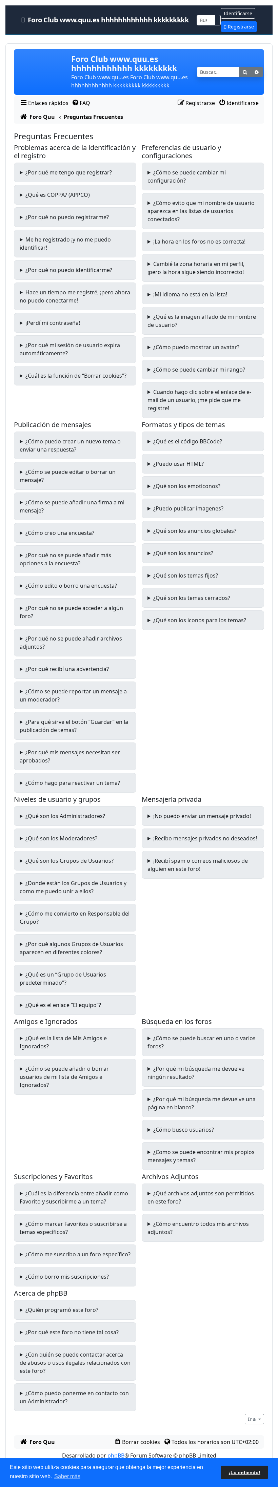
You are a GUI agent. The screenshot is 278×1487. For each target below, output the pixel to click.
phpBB (115, 1455)
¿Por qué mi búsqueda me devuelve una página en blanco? (201, 1103)
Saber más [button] (67, 1476)
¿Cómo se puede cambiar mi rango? (199, 369)
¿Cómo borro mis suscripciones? (67, 1276)
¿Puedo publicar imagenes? (188, 508)
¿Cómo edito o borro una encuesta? (71, 585)
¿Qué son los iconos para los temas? (199, 620)
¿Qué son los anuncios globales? (194, 531)
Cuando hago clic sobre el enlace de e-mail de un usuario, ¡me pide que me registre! (199, 400)
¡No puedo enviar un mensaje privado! (202, 816)
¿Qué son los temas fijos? (185, 575)
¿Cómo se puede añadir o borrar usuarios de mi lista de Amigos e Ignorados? (64, 1077)
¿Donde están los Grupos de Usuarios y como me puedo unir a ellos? (73, 887)
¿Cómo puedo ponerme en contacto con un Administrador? (74, 1397)
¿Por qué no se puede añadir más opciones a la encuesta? (65, 559)
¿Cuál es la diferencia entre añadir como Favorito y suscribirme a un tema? (74, 1197)
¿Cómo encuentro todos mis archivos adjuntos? (198, 1228)
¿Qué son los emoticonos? (186, 486)
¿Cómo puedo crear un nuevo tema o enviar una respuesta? (70, 445)
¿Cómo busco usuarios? (183, 1129)
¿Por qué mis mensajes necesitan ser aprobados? (70, 756)
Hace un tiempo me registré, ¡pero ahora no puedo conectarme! (75, 296)
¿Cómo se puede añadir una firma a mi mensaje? (72, 506)
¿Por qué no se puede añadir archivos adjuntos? (71, 642)
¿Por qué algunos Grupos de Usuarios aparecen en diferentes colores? (71, 948)
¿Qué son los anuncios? (183, 553)
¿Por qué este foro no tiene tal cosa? (72, 1332)
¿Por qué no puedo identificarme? (68, 270)
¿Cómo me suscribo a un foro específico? (78, 1254)
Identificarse (238, 13)
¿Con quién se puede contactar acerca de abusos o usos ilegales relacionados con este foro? (75, 1363)
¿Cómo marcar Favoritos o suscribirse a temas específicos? (73, 1228)
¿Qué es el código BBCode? (187, 441)
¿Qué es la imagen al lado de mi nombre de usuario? (201, 321)
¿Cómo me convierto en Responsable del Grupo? (75, 917)
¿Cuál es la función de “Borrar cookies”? (75, 375)
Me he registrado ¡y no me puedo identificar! (65, 243)
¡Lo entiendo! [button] (244, 1472)
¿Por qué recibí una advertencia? (67, 669)
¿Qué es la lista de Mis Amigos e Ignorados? (63, 1042)
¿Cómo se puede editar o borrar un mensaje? (68, 476)
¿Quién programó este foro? (61, 1310)
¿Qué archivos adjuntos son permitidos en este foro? (200, 1197)
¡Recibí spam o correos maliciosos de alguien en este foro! (197, 865)
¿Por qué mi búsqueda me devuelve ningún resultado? (195, 1073)
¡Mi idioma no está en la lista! (190, 294)
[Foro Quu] (43, 71)
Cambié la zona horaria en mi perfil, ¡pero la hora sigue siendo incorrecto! (195, 268)
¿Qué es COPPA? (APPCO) (57, 194)
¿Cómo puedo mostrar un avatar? (196, 347)
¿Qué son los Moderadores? (61, 838)
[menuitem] (44, 103)
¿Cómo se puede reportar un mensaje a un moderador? (73, 695)
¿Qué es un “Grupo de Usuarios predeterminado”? (63, 978)
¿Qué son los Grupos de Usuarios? (69, 860)
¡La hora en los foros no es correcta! (199, 241)
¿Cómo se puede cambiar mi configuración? (186, 176)
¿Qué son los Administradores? (65, 816)
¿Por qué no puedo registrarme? (67, 217)
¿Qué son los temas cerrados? (191, 598)
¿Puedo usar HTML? (178, 463)
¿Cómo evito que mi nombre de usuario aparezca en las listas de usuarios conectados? (201, 211)
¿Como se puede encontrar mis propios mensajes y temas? (201, 1156)
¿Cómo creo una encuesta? (59, 533)
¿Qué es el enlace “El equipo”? (63, 1005)
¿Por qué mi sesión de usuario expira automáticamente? (70, 349)
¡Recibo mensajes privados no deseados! (205, 838)
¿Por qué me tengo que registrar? (68, 172)
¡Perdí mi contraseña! (52, 323)
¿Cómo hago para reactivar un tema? (72, 783)
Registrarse (240, 26)
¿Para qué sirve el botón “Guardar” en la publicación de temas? (74, 726)
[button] (254, 1419)
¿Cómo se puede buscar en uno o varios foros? (201, 1042)
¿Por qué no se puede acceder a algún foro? (71, 612)
